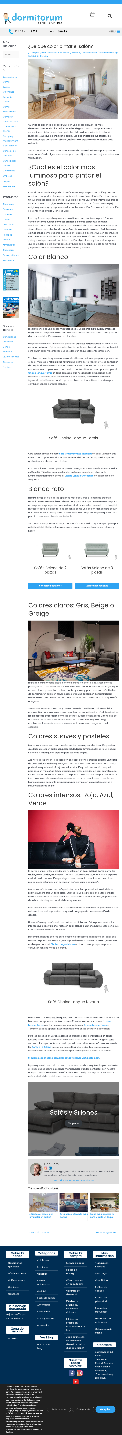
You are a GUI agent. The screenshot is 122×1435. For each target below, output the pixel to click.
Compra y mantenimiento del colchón (10, 141)
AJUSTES (19, 1426)
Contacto (8, 367)
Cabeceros (8, 250)
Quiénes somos (11, 356)
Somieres (8, 209)
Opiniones (8, 362)
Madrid (99, 1363)
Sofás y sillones (11, 255)
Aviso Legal (101, 1273)
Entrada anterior (39, 1232)
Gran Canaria (102, 1366)
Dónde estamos (17, 1273)
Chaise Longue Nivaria (96, 1025)
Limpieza (7, 181)
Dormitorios (9, 170)
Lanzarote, (101, 1370)
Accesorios (8, 260)
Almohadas (9, 244)
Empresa (7, 175)
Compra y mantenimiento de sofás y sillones (55, 52)
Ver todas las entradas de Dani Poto (73, 1180)
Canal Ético (101, 1280)
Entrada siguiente (107, 1232)
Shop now (73, 1123)
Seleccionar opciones (50, 585)
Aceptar (105, 1409)
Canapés (7, 214)
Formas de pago (75, 1262)
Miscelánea (9, 186)
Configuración (83, 1409)
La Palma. (100, 1377)
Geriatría (7, 229)
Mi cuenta (13, 1338)
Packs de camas (46, 1297)
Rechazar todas (58, 1409)
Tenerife (108, 1363)
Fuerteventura (104, 1374)
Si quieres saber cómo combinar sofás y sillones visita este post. (64, 1057)
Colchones (8, 204)
